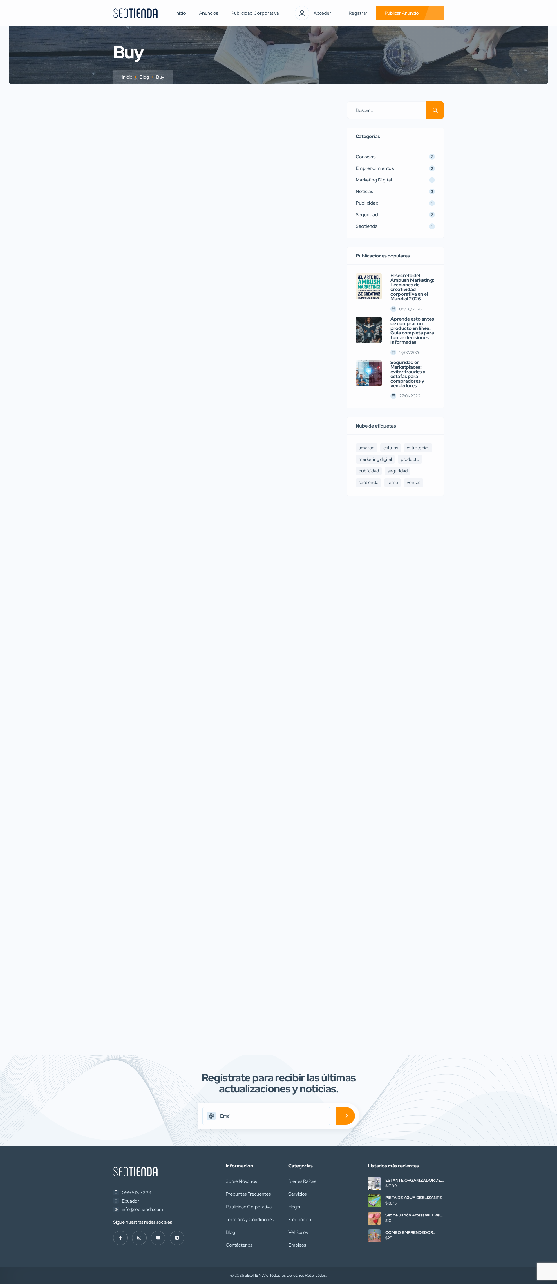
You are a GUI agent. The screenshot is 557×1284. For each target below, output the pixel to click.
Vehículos (298, 1232)
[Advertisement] (395, 735)
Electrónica (299, 1219)
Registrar (358, 13)
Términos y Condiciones (250, 1219)
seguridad (398, 471)
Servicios (297, 1194)
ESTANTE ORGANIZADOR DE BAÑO (413, 1180)
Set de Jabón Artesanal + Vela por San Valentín (413, 1215)
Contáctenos (239, 1245)
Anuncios (208, 13)
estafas (390, 448)
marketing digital (375, 459)
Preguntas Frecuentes (248, 1194)
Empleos (297, 1245)
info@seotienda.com (142, 1209)
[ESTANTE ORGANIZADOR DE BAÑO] (374, 1183)
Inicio (180, 13)
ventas (413, 482)
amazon (367, 448)
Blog (144, 77)
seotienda (368, 482)
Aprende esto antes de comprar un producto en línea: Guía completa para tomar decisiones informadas (412, 331)
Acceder (322, 13)
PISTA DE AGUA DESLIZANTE (413, 1198)
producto (410, 459)
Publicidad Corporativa (255, 13)
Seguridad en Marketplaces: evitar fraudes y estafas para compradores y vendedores (407, 374)
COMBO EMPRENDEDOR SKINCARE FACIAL (409, 1232)
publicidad (369, 471)
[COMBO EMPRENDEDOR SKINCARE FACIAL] (374, 1235)
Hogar (294, 1207)
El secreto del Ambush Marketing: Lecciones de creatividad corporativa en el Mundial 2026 (412, 287)
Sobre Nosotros (241, 1181)
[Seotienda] (135, 13)
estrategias (418, 448)
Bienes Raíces (302, 1181)
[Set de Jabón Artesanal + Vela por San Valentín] (374, 1218)
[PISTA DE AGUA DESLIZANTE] (374, 1200)
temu (392, 482)
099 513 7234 (136, 1193)
